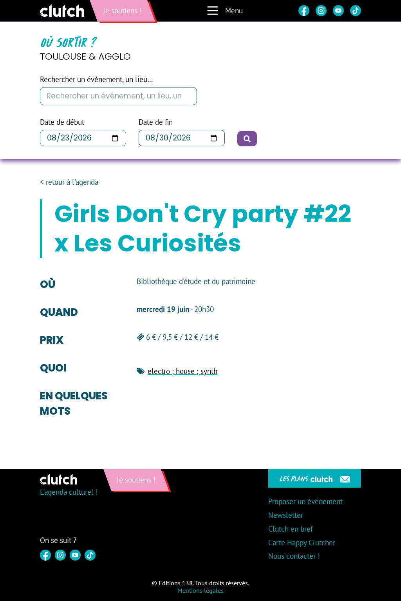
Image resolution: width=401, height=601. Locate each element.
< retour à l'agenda (69, 182)
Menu (234, 10)
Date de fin (156, 122)
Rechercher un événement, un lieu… (96, 79)
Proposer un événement (305, 501)
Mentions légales (200, 590)
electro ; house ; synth (182, 371)
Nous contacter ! (294, 556)
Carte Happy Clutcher (301, 542)
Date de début (62, 122)
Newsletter (285, 515)
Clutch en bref (290, 529)
